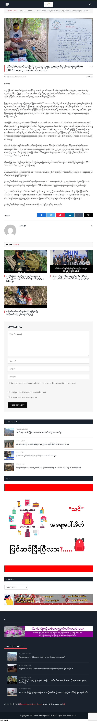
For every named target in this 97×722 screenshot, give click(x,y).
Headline (89, 77)
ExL (63, 704)
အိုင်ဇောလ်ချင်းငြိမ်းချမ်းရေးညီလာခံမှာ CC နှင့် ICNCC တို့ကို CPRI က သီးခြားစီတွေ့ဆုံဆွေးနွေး (70, 277)
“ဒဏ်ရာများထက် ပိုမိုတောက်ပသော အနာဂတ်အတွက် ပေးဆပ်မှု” (39, 432)
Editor (8, 77)
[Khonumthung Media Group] (48, 4)
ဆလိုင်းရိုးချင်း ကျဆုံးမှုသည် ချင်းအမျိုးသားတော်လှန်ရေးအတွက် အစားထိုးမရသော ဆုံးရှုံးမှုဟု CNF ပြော (25, 278)
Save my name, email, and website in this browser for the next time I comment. (43, 383)
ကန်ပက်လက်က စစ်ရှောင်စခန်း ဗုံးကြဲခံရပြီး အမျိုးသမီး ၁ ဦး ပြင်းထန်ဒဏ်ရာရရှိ (22, 312)
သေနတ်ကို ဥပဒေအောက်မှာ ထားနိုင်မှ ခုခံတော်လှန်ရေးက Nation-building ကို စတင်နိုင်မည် (48, 467)
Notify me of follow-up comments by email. (28, 392)
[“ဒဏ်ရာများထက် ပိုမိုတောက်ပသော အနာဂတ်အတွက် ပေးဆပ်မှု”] (9, 432)
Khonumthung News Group (30, 704)
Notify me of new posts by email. (24, 397)
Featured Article (13, 422)
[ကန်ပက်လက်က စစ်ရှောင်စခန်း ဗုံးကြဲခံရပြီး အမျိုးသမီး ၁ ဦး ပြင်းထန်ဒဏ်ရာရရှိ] (25, 297)
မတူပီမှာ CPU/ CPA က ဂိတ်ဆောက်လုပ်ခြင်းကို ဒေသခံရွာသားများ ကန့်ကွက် (46, 668)
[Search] (90, 4)
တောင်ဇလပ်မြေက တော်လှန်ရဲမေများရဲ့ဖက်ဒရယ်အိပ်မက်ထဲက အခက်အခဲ (42, 444)
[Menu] (7, 4)
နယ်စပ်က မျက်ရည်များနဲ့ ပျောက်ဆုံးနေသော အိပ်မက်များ (36, 456)
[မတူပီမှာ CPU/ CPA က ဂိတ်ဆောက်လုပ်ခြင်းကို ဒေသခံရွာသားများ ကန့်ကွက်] (12, 668)
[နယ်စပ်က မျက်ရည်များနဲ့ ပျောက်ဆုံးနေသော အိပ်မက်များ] (9, 455)
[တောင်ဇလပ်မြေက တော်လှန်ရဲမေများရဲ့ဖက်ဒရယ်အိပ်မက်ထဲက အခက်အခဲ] (9, 444)
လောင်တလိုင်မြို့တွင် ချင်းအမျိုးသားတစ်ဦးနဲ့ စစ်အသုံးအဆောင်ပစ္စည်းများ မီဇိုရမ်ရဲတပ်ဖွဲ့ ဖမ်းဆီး (53, 692)
